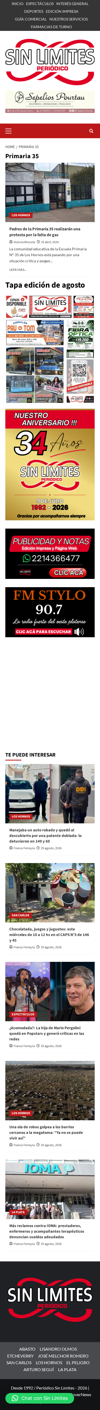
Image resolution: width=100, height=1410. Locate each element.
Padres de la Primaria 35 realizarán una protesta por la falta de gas (44, 232)
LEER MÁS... (18, 270)
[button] (10, 130)
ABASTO (27, 1348)
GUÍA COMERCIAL (31, 19)
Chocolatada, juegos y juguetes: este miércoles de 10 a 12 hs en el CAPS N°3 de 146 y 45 (49, 934)
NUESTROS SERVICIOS (68, 19)
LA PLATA (18, 1212)
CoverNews (80, 1394)
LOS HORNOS (21, 215)
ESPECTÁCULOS (40, 3)
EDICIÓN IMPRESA (62, 11)
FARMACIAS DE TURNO (51, 26)
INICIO (17, 3)
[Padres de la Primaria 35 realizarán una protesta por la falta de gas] (50, 192)
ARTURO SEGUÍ (38, 1369)
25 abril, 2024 (50, 242)
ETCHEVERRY (20, 1355)
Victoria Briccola (24, 242)
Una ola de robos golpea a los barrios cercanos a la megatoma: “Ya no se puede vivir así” (46, 1132)
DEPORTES (33, 11)
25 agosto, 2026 (51, 848)
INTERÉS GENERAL (72, 3)
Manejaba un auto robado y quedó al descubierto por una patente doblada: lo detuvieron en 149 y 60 (45, 835)
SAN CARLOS (20, 915)
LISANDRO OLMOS (58, 1348)
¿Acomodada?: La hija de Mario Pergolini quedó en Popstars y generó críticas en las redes (46, 1033)
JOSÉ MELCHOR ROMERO (63, 1355)
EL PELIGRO (78, 1362)
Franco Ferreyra (24, 848)
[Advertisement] (50, 695)
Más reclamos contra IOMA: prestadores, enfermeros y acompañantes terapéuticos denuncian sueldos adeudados (46, 1231)
